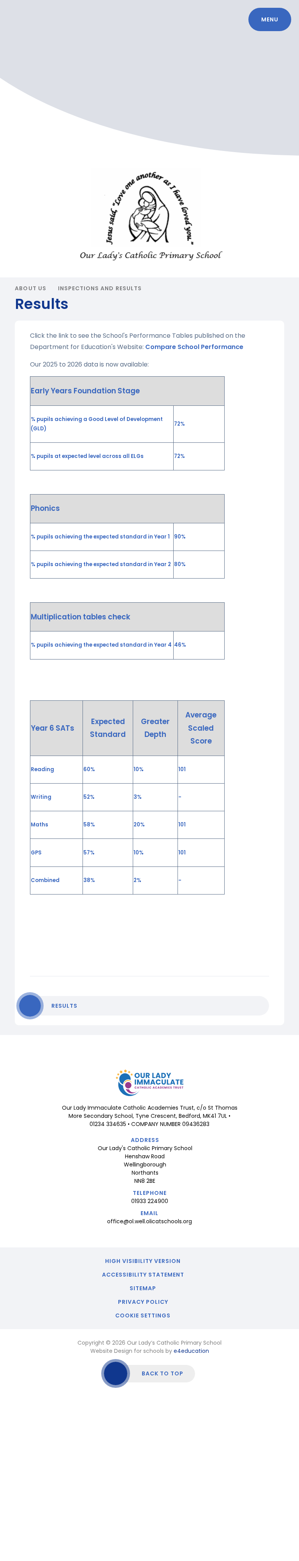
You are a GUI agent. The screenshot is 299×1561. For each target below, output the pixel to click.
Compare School (173, 346)
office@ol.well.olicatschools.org (149, 1221)
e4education (191, 1351)
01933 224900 (149, 1201)
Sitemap (143, 1288)
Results (64, 1006)
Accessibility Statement (143, 1275)
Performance (222, 346)
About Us (30, 288)
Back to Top (162, 1373)
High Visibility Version (143, 1261)
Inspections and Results (100, 288)
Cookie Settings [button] (143, 1315)
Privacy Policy (143, 1302)
